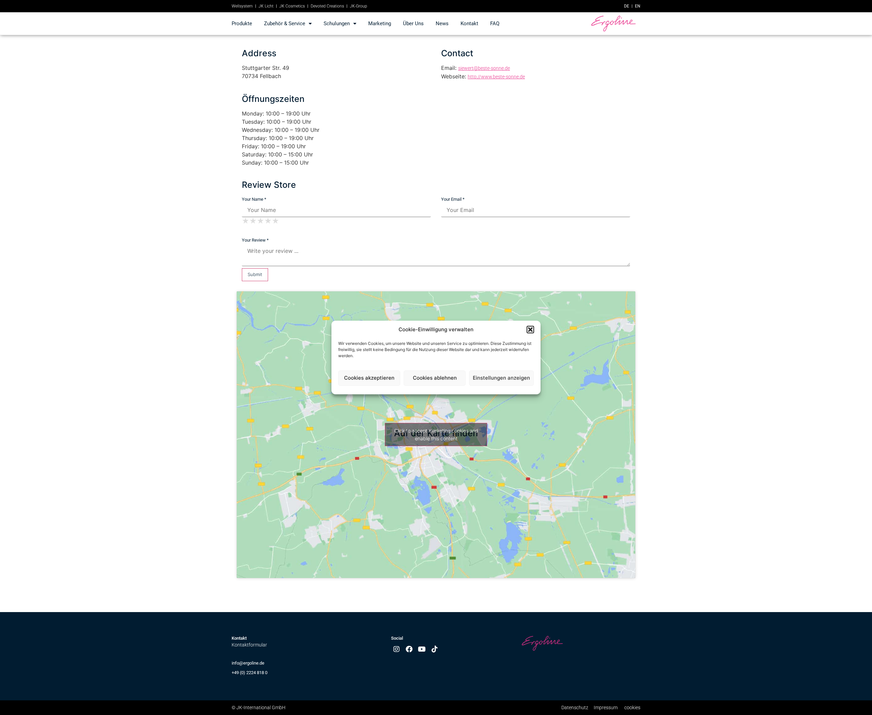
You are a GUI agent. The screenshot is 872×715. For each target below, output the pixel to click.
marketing (379, 23)
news (442, 23)
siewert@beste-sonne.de (484, 68)
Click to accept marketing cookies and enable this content (436, 434)
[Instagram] (396, 649)
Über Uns (413, 23)
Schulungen (337, 23)
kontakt (469, 23)
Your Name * (254, 199)
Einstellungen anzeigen (501, 378)
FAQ (494, 23)
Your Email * (453, 199)
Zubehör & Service (284, 23)
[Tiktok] (434, 649)
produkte (242, 23)
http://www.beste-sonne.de (496, 76)
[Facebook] (409, 649)
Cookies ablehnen (435, 378)
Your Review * (255, 240)
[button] (530, 329)
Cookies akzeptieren (369, 378)
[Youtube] (422, 649)
